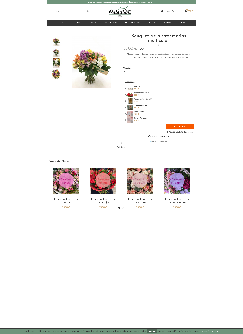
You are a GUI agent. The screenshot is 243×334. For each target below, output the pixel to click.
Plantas (93, 23)
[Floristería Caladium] (117, 12)
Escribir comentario (159, 136)
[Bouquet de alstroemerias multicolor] (56, 41)
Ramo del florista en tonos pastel (140, 201)
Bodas (152, 23)
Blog (183, 23)
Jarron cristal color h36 (143, 99)
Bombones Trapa (141, 105)
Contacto (168, 23)
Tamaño (127, 68)
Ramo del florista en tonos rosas (66, 201)
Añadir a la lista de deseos (180, 132)
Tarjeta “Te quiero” (141, 118)
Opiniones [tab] (121, 147)
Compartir (163, 142)
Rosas (63, 23)
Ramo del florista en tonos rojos (103, 201)
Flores (77, 23)
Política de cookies (209, 331)
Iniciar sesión (169, 11)
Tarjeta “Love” (139, 112)
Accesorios (130, 82)
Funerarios (111, 23)
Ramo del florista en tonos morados (177, 201)
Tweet (153, 142)
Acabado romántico (141, 93)
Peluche (137, 86)
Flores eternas (132, 23)
